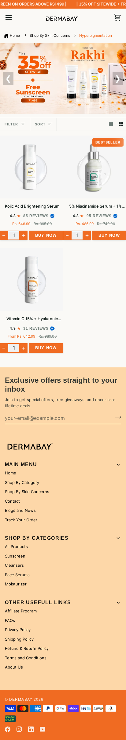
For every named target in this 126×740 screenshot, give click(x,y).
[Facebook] (7, 729)
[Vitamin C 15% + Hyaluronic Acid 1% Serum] (31, 279)
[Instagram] (19, 729)
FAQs (10, 620)
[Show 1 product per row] (111, 124)
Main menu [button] (21, 464)
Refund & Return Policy (27, 648)
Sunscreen (15, 556)
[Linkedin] (31, 729)
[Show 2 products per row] (121, 124)
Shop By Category (22, 482)
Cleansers (14, 565)
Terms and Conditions (25, 657)
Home (15, 35)
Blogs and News (20, 510)
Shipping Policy (19, 639)
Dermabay (20, 699)
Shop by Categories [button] (37, 538)
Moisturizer (16, 583)
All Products (16, 546)
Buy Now (46, 235)
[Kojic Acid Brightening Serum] (31, 167)
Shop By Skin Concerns (50, 35)
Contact (12, 501)
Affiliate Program (21, 610)
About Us (14, 667)
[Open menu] (14, 18)
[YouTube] (42, 729)
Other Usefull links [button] (38, 602)
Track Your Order (21, 519)
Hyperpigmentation (95, 35)
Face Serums (17, 574)
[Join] (116, 417)
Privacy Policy (18, 629)
